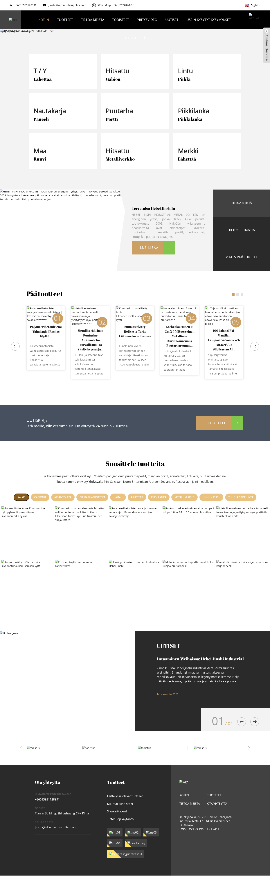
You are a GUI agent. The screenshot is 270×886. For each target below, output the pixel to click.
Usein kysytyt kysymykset (208, 19)
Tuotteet (65, 19)
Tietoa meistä (92, 19)
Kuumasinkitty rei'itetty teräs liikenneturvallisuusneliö (135, 331)
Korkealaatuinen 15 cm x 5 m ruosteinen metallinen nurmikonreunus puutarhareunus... (179, 336)
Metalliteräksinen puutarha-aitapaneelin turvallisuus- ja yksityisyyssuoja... (91, 339)
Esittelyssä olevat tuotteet (125, 796)
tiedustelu (215, 423)
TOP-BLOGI (186, 829)
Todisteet (120, 19)
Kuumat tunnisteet (120, 804)
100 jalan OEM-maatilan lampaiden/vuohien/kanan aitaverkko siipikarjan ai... (224, 339)
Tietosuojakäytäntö (120, 819)
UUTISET (171, 19)
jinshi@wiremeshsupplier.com (56, 827)
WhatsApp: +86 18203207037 (116, 5)
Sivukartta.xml (117, 811)
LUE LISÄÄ (149, 247)
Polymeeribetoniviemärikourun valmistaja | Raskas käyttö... (46, 331)
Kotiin (43, 19)
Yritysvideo (147, 19)
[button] (15, 346)
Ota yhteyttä (134, 38)
